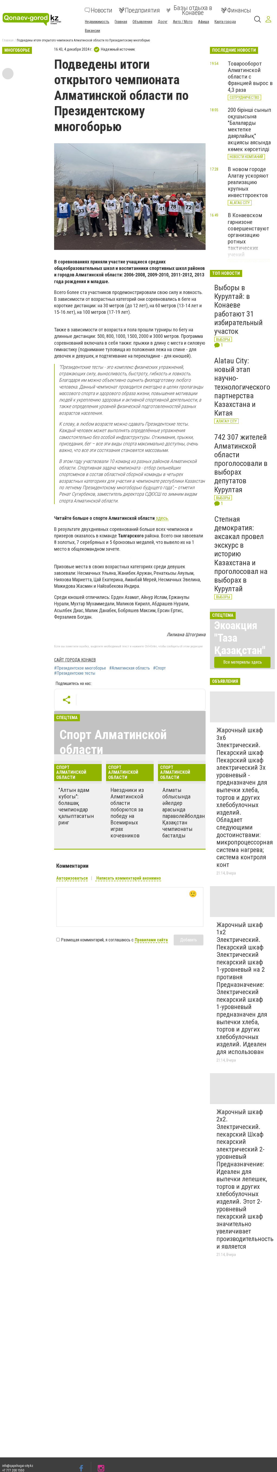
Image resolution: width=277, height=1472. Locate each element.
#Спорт (159, 668)
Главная (121, 21)
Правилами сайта (151, 939)
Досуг (162, 21)
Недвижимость (97, 21)
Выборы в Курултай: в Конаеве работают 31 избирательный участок (238, 309)
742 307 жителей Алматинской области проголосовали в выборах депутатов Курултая (241, 463)
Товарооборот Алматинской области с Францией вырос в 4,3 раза (250, 76)
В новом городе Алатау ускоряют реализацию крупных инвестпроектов (248, 182)
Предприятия (142, 10)
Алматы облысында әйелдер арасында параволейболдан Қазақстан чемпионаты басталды (183, 813)
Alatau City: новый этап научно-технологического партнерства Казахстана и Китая (242, 386)
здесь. (162, 518)
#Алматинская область (129, 668)
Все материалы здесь (242, 662)
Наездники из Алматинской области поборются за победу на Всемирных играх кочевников (127, 813)
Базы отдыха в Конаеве (193, 10)
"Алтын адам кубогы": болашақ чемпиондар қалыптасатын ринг (76, 806)
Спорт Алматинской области (113, 742)
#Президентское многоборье (80, 668)
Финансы (239, 10)
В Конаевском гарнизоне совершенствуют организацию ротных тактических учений (248, 235)
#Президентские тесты (74, 673)
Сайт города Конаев (75, 659)
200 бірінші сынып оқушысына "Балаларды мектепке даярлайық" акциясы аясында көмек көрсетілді (249, 129)
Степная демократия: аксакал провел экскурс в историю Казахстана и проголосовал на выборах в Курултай (241, 554)
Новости (101, 10)
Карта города (225, 21)
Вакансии (92, 30)
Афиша (203, 21)
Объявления (142, 21)
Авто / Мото (183, 21)
